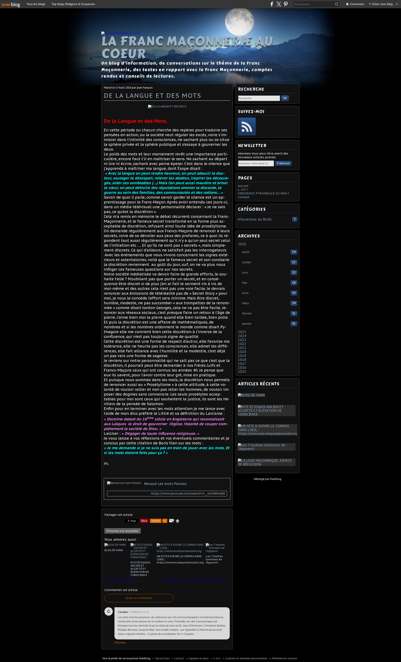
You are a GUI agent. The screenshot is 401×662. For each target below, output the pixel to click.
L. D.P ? (243, 189)
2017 (242, 363)
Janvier (247, 324)
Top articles (162, 658)
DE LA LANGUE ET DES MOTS (152, 95)
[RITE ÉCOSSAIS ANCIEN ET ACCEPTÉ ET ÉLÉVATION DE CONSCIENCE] (267, 414)
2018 (242, 360)
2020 (242, 352)
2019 (242, 356)
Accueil (243, 186)
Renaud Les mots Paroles (165, 483)
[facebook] (271, 4)
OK (285, 98)
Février (247, 313)
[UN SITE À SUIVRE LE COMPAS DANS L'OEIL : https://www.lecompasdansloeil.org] (269, 433)
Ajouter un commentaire (138, 598)
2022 (242, 344)
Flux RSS (246, 126)
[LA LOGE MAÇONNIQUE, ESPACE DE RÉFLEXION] (267, 464)
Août (245, 252)
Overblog (275, 479)
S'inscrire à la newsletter (123, 531)
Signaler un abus (198, 658)
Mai (244, 283)
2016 (242, 367)
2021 (242, 348)
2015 (242, 371)
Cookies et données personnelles (246, 658)
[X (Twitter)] (278, 4)
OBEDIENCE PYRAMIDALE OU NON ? (263, 193)
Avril (245, 293)
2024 (242, 336)
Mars (245, 303)
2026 (242, 244)
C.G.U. (217, 658)
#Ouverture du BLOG (255, 219)
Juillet (246, 262)
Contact (244, 197)
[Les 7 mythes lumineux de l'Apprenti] (267, 448)
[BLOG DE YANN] (252, 395)
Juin (245, 272)
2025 (242, 332)
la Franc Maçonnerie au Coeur (187, 47)
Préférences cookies (284, 658)
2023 (242, 340)
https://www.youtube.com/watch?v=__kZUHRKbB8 (188, 493)
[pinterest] (285, 4)
